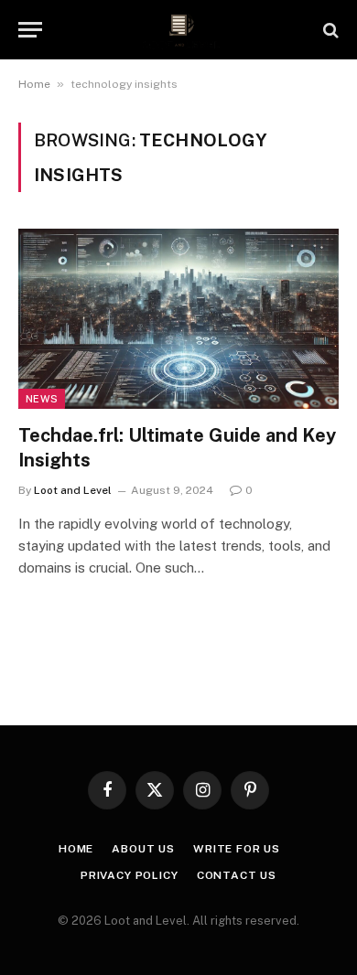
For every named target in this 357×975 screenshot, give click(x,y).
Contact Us (236, 875)
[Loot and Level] (178, 29)
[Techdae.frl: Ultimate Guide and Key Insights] (178, 319)
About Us (143, 848)
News (42, 398)
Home (34, 84)
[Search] (329, 29)
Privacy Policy (129, 875)
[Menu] (30, 29)
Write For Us (236, 848)
